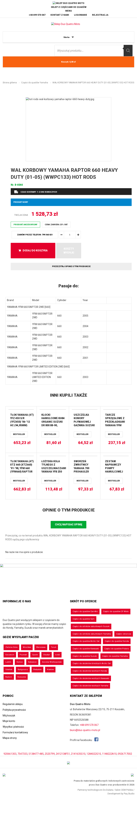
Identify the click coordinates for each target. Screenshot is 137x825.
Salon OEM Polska (124, 790)
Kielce (20, 662)
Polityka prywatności (14, 709)
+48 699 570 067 (37, 15)
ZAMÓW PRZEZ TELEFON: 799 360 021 (35, 235)
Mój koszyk (9, 715)
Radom (8, 677)
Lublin (8, 662)
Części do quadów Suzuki (85, 656)
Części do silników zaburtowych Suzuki (91, 626)
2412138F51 (63, 753)
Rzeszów (21, 677)
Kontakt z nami (59, 15)
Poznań (23, 655)
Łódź (57, 655)
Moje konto (9, 721)
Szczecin (9, 655)
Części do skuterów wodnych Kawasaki (91, 678)
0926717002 (125, 753)
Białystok (37, 669)
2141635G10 (78, 753)
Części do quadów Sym (84, 619)
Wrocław (27, 647)
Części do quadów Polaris (116, 649)
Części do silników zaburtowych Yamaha (92, 634)
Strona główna (10, 82)
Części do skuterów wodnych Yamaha (90, 686)
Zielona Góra (11, 647)
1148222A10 (109, 753)
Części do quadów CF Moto (116, 611)
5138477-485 (36, 753)
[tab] (68, 286)
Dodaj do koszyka (35, 250)
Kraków (50, 669)
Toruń (53, 647)
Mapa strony (10, 738)
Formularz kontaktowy (15, 732)
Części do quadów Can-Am (85, 611)
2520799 (50, 753)
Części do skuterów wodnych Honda (90, 671)
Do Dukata (108, 790)
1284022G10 (94, 753)
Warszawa (40, 647)
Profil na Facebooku (81, 740)
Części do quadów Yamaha (34, 82)
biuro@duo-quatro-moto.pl (85, 730)
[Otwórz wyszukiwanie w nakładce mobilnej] (93, 50)
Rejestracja (100, 15)
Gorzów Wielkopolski (52, 662)
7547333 (22, 753)
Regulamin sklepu (13, 704)
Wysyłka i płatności (13, 726)
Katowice (32, 662)
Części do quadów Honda (117, 641)
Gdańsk (8, 669)
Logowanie (80, 15)
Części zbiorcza (123, 634)
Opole (35, 655)
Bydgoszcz (23, 669)
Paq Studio (129, 793)
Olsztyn (46, 655)
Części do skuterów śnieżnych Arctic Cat (92, 663)
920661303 (10, 753)
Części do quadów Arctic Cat (86, 641)
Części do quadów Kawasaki (86, 649)
